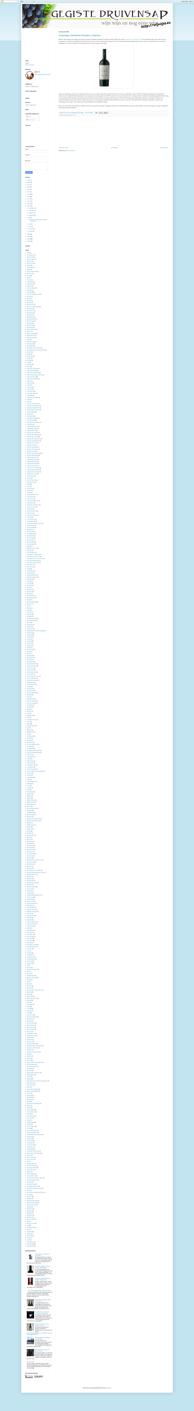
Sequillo (29, 1056)
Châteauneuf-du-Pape (33, 472)
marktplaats (30, 812)
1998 (28, 253)
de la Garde (30, 532)
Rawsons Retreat (31, 978)
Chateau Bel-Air (31, 430)
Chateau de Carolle (32, 432)
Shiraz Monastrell (32, 1066)
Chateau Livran (31, 451)
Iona (28, 717)
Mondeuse (30, 852)
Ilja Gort (29, 711)
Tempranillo (30, 1110)
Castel (28, 399)
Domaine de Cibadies (33, 554)
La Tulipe (29, 746)
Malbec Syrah (30, 802)
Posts (29, 117)
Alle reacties (31, 120)
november (31, 210)
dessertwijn (30, 544)
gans (28, 653)
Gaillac (29, 647)
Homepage (114, 147)
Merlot (29, 831)
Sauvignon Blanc (31, 1044)
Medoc (29, 827)
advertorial (30, 257)
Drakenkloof (30, 571)
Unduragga (30, 1149)
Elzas (28, 600)
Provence (29, 963)
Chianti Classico (31, 480)
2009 (28, 206)
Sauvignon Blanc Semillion (34, 1046)
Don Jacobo (30, 565)
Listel (28, 779)
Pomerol (29, 949)
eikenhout (29, 591)
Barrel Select (30, 311)
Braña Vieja (30, 356)
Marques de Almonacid (33, 819)
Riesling (29, 1000)
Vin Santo (29, 1182)
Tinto (28, 1120)
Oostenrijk (30, 899)
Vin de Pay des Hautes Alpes (35, 1178)
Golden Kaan (30, 670)
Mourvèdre (30, 864)
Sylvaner (29, 1099)
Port (28, 951)
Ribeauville (30, 996)
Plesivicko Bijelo (31, 947)
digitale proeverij (32, 548)
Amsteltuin (30, 267)
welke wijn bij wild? (32, 1201)
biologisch (30, 327)
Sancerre (29, 1031)
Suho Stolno (30, 1085)
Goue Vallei (30, 674)
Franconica (30, 629)
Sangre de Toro (31, 1035)
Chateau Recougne (32, 463)
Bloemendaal (30, 337)
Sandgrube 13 (31, 1033)
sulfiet (28, 1087)
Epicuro (29, 604)
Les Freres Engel (31, 769)
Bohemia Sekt (31, 342)
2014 (28, 194)
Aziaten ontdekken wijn (33, 294)
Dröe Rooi (30, 573)
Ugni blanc (30, 1147)
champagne (30, 416)
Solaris (29, 1077)
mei (29, 224)
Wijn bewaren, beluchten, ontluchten (42, 1254)
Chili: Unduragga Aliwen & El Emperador (39, 1290)
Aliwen (29, 265)
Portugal (29, 953)
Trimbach (29, 1137)
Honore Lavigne (31, 701)
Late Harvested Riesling (33, 752)
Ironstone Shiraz (31, 719)
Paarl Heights (30, 907)
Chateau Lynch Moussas (33, 453)
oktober (30, 213)
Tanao (28, 1106)
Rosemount (30, 1015)
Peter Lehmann (31, 924)
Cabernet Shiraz (31, 377)
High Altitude (30, 699)
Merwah (29, 833)
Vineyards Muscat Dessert (34, 1188)
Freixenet (29, 637)
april (29, 226)
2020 (28, 187)
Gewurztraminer (31, 666)
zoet (28, 1240)
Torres (29, 1128)
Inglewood (30, 715)
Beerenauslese (31, 319)
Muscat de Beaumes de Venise (35, 872)
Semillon (29, 1050)
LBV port (29, 754)
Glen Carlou (30, 668)
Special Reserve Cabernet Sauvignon (37, 1081)
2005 (28, 241)
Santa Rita (29, 1037)
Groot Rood (30, 690)
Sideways (29, 1068)
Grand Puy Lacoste (32, 680)
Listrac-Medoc (31, 781)
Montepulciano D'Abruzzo (34, 860)
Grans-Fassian (31, 684)
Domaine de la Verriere (33, 556)
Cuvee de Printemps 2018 (34, 523)
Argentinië (30, 284)
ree (28, 982)
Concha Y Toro (31, 507)
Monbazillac (30, 849)
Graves (29, 686)
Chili (71, 115)
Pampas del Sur (31, 909)
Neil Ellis (29, 885)
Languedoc (30, 748)
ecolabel (29, 585)
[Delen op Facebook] (105, 113)
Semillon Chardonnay (33, 1052)
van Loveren (30, 1159)
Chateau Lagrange (32, 447)
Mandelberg (30, 804)
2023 (28, 182)
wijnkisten (29, 1215)
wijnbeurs (29, 1209)
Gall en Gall (30, 649)
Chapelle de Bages (32, 418)
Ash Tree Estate (31, 288)
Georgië (29, 659)
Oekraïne (29, 893)
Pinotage (29, 942)
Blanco (29, 331)
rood (74, 115)
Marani (29, 806)
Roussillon (30, 1019)
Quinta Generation (32, 969)
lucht (28, 790)
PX (27, 965)
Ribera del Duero (32, 998)
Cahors (29, 381)
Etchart (29, 608)
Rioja (28, 1002)
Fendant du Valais (32, 618)
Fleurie (29, 622)
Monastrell (30, 847)
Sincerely (29, 1070)
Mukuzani (29, 868)
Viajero (29, 1172)
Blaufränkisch (30, 335)
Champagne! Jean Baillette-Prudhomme (42, 1338)
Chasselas (30, 424)
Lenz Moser (30, 763)
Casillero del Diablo (32, 397)
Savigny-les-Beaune (32, 1048)
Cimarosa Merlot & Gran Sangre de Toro (42, 1324)
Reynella (29, 992)
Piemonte (29, 932)
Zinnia (28, 1238)
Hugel (28, 709)
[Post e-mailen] (96, 112)
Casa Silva (29, 395)
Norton (29, 891)
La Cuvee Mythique (32, 744)
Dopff (28, 569)
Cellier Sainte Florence (33, 410)
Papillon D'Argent (32, 911)
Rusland (29, 1021)
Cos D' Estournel (31, 511)
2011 (28, 201)
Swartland (29, 1097)
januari (30, 231)
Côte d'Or (29, 513)
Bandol (29, 300)
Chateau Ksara (31, 445)
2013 (28, 196)
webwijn (29, 1198)
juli (29, 217)
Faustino (29, 616)
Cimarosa (29, 488)
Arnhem (29, 286)
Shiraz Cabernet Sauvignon (34, 1062)
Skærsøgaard (30, 1075)
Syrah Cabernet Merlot (33, 1103)
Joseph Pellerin (31, 726)
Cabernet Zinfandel (32, 379)
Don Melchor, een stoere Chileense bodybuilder (42, 1312)
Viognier (29, 1196)
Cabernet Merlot (31, 371)
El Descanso (30, 595)
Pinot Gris (29, 938)
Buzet (28, 366)
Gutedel (29, 695)
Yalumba (29, 1231)
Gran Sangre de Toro (33, 676)
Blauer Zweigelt (31, 333)
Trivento (29, 1139)
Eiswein (29, 593)
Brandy (29, 358)
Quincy (29, 967)
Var (28, 1161)
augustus (31, 215)
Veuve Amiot (30, 1170)
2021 (28, 185)
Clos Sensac (30, 496)
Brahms (29, 352)
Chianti (29, 478)
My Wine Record (31, 874)
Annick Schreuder (32, 271)
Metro (28, 837)
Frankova (29, 633)
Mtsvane (29, 866)
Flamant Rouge (31, 620)
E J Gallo (29, 583)
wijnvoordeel (30, 1219)
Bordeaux (29, 344)
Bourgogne (30, 346)
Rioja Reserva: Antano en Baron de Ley (42, 1350)
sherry (28, 1058)
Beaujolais (30, 313)
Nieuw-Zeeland (31, 887)
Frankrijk (29, 635)
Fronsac (29, 643)
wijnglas (29, 1213)
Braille (28, 354)
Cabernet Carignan (32, 368)
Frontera (29, 645)
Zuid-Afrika (30, 1244)
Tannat (29, 1108)
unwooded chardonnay (33, 1153)
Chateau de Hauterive (33, 435)
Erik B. (38, 72)
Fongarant (30, 624)
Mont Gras (30, 856)
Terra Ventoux (31, 1112)
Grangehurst (30, 682)
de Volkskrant (31, 534)
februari (30, 229)
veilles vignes (30, 1163)
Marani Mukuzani (31, 808)
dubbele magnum (32, 577)
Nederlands (30, 880)
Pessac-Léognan (31, 922)
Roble (28, 1006)
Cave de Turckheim (32, 404)
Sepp (28, 1054)
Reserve (29, 988)
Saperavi (29, 1039)
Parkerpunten (31, 916)
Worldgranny (30, 1227)
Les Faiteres (30, 767)
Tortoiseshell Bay (32, 1130)
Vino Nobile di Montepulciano (35, 1192)
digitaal (29, 546)
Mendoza (29, 829)
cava (28, 401)
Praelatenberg (31, 959)
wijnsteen (29, 1217)
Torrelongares (31, 1126)
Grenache (29, 688)
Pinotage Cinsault (32, 944)
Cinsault (29, 490)
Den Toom (30, 540)
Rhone (28, 994)
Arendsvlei (30, 282)
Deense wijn (30, 538)
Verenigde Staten (31, 1167)
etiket (28, 610)
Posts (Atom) (71, 150)
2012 (28, 199)
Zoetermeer (30, 1242)
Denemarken (30, 542)
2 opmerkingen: (89, 112)
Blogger (109, 1388)
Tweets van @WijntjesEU (32, 86)
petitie (28, 928)
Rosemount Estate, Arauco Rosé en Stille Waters (42, 1266)
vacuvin (29, 1155)
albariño (29, 261)
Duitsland (29, 579)
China (28, 486)
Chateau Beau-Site (32, 428)
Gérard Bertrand (31, 664)
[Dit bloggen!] (101, 113)
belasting (29, 323)
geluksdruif (30, 657)
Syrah (28, 1101)
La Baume (29, 742)
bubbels (29, 364)
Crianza (29, 517)
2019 (28, 189)
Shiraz (28, 1060)
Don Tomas (30, 567)
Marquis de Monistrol (33, 821)
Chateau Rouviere (32, 465)
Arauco (29, 280)
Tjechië (29, 1124)
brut (28, 362)
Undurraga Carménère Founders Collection (80, 35)
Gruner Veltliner (31, 693)
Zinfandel (29, 1236)
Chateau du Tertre (32, 443)
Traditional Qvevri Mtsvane (34, 1134)
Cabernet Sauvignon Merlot (34, 375)
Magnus (29, 796)
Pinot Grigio (30, 936)
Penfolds (29, 920)
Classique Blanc (31, 494)
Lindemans (30, 777)
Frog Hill (29, 641)
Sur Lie (29, 1093)
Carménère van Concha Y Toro (133, 39)
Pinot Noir (30, 940)
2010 (28, 204)
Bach (28, 298)
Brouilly (29, 360)
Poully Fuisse (30, 957)
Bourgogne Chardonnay (34, 348)
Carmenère (66, 115)
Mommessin (30, 845)
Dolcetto (29, 550)
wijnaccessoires (31, 1205)
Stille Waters (30, 1083)
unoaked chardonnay (33, 1151)
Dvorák (29, 581)
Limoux (29, 775)
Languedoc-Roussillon (33, 750)
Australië (29, 292)
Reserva (29, 986)
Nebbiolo (29, 878)
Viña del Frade (31, 1184)
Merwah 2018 (30, 835)
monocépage (30, 854)
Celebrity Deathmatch (33, 408)
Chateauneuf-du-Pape (33, 470)
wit (27, 1225)
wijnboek (29, 1211)
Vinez (28, 1190)
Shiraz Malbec (31, 1064)
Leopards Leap (31, 765)
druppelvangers (31, 575)
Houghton (30, 705)
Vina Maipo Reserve (32, 1186)
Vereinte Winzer (31, 1165)
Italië (28, 724)
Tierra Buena (30, 1116)
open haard (30, 901)
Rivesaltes (29, 1004)
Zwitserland (30, 1246)
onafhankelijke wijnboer (33, 895)
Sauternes (29, 1042)
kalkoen (29, 730)
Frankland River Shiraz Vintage (35, 631)
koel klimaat (30, 736)
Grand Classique (31, 678)
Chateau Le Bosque (32, 449)
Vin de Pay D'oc (31, 1176)
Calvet (28, 385)
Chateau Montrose (32, 459)
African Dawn (30, 259)
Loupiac (29, 788)
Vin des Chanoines (32, 1180)
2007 (28, 236)
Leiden (29, 759)
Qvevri (29, 973)
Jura (28, 728)
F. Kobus (29, 612)
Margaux (29, 810)
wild (28, 1221)
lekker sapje (30, 761)
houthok (29, 707)
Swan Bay (29, 1095)
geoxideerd (30, 662)
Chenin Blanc (30, 476)
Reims (28, 984)
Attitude (29, 290)
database (29, 529)
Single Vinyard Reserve (33, 1073)
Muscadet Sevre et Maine (34, 870)
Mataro (29, 823)
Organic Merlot (31, 903)
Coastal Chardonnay (32, 501)
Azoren (29, 296)
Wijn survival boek (32, 1203)
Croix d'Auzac (31, 519)
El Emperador (31, 598)
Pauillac (29, 918)
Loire (28, 785)
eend (28, 587)
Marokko (29, 816)
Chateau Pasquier (32, 461)
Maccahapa (30, 792)
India (28, 713)
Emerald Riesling (31, 602)
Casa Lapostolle (31, 393)
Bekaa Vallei (30, 321)
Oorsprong (30, 897)
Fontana (29, 626)
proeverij (29, 961)
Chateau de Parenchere (33, 439)
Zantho (29, 1234)
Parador (29, 913)
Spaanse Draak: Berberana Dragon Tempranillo (42, 1279)
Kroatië (29, 740)
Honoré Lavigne (31, 703)
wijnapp (29, 1207)
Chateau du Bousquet (33, 441)
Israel (28, 721)
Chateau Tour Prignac (33, 468)
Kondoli (29, 738)
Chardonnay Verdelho (33, 422)
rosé (28, 1013)
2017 (28, 192)
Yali (28, 1229)
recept (29, 980)
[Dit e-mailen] (99, 113)
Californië (29, 383)
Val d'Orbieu (30, 1157)
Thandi (29, 1114)
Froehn (29, 639)
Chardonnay (30, 420)
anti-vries (29, 273)
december (31, 208)
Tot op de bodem (32, 1132)
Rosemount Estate (32, 1017)
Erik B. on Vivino (29, 65)
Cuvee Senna (30, 525)
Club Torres (30, 498)
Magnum (29, 794)
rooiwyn (29, 1011)
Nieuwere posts (63, 147)
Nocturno (29, 889)
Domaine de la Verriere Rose (35, 558)
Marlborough (30, 814)
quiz (28, 971)
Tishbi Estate (30, 1122)
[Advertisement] (114, 131)
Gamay (29, 651)
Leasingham (30, 757)
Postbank (29, 955)
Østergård (30, 905)
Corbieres (30, 509)
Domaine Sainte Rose (33, 562)
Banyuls (29, 302)
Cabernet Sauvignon (32, 373)
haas (28, 697)
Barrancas (30, 309)
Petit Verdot (30, 926)
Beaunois (29, 315)
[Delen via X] (103, 113)
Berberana (30, 325)
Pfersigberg (30, 930)
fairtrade (29, 614)
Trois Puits (30, 1141)
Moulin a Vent (30, 862)
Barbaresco (30, 304)
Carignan (29, 387)
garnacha (29, 655)
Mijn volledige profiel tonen (43, 74)
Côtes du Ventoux (32, 515)
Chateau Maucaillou (32, 455)
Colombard (30, 503)
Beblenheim (30, 317)
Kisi (28, 734)
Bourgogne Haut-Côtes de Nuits (36, 350)
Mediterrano (30, 825)
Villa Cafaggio (31, 1174)
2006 (28, 239)
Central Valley (31, 412)
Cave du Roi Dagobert (33, 406)
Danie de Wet (30, 527)
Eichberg (29, 589)
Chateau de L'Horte (32, 437)
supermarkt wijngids (32, 1089)
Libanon (29, 773)
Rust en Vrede (31, 1023)
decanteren (30, 536)
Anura (28, 276)
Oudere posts (164, 147)
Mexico (29, 839)
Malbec (29, 798)
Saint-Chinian (30, 1025)
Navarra (29, 876)
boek (28, 340)
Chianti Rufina (31, 482)
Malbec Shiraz (31, 800)
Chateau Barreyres (32, 426)
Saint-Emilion (30, 1027)
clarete (29, 492)
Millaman (29, 841)
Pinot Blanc (30, 934)
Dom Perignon (31, 552)
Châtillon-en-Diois (32, 474)
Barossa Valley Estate (33, 307)
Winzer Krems (31, 1223)
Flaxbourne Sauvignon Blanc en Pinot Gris (43, 1300)
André (28, 269)
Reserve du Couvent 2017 (34, 990)
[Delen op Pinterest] (107, 113)
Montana (29, 858)
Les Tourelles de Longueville (35, 771)
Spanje (29, 1079)
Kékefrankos (30, 732)
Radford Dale (30, 975)
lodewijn (29, 783)
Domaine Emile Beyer (33, 560)
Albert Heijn (30, 263)
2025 (28, 180)
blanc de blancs (31, 329)
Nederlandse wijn (32, 883)
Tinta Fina (29, 1118)
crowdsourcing (31, 521)
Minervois (29, 843)
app (28, 278)
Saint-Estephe (30, 1029)
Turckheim (30, 1143)
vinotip (29, 1194)
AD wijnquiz (30, 255)
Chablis (29, 414)
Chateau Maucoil (31, 457)
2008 (28, 234)
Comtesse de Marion (33, 505)
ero (28, 606)
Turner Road (30, 1145)
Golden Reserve (31, 672)
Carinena (29, 389)
